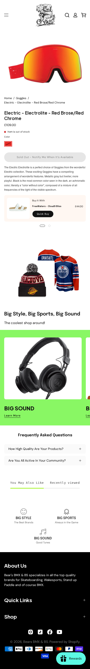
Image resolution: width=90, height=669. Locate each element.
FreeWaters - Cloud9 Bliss (46, 206)
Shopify (74, 642)
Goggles (21, 98)
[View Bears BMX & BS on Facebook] (50, 632)
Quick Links (18, 600)
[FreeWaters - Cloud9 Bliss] (18, 208)
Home (8, 98)
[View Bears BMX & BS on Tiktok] (40, 632)
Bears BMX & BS (35, 642)
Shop (10, 616)
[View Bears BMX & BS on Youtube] (59, 632)
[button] (67, 15)
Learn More (12, 415)
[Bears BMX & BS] (45, 15)
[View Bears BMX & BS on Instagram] (30, 632)
